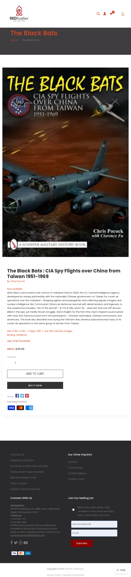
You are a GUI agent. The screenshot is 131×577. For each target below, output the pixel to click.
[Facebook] (11, 542)
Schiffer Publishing (74, 569)
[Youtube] (26, 542)
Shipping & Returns (22, 460)
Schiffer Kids (75, 467)
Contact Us (17, 454)
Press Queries (18, 483)
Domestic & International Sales (29, 466)
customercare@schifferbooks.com (27, 535)
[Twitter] (16, 542)
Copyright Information (73, 575)
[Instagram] (20, 542)
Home (14, 40)
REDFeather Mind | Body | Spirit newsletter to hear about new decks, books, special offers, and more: (96, 511)
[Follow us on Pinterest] (27, 396)
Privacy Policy (54, 575)
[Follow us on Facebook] (17, 396)
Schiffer (72, 462)
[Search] (98, 13)
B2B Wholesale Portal (23, 477)
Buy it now (35, 385)
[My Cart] (111, 13)
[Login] (104, 13)
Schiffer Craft (76, 479)
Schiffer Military (77, 473)
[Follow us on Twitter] (22, 396)
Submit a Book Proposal (25, 489)
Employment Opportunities (27, 472)
